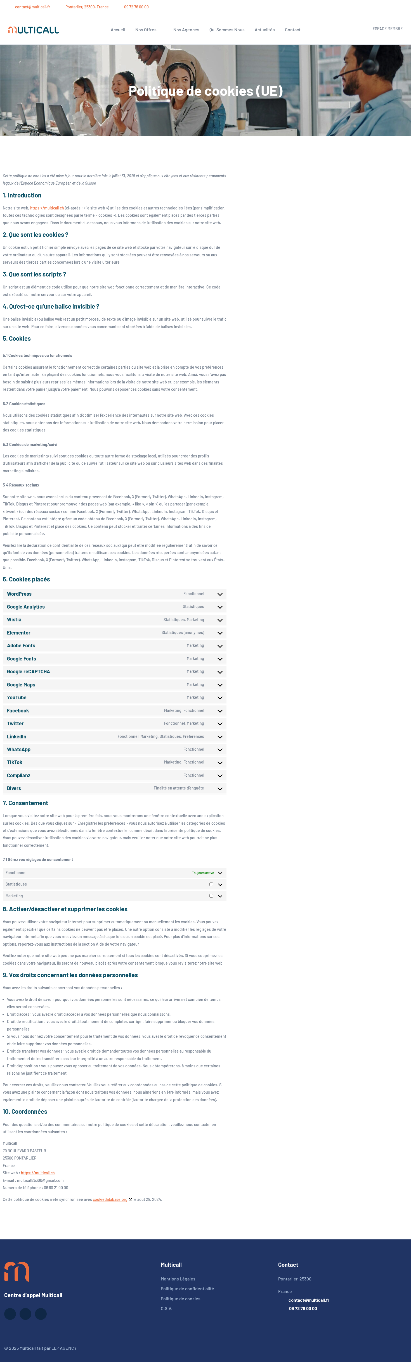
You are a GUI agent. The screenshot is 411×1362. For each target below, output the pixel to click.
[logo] (16, 1271)
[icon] (380, 7)
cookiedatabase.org (110, 1199)
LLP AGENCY (64, 1348)
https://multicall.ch (47, 208)
